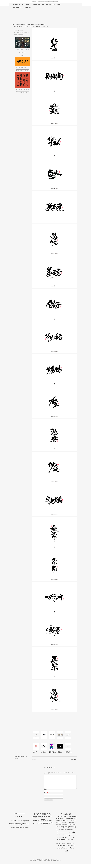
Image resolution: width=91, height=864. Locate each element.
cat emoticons (62, 820)
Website (46, 796)
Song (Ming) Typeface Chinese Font (65, 845)
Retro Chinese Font (72, 839)
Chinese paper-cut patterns (64, 824)
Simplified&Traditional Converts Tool (22, 7)
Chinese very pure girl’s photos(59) (46, 822)
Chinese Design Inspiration (20, 24)
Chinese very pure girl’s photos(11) (46, 820)
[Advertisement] (45, 16)
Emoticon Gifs (72, 827)
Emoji (53, 4)
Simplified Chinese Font (67, 843)
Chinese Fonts (16, 4)
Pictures (59, 4)
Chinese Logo (71, 822)
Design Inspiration (26, 4)
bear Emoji (66, 816)
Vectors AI (48, 4)
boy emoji (67, 818)
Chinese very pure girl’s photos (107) (46, 816)
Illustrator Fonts (36, 4)
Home (13, 24)
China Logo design (71, 820)
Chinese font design (60, 822)
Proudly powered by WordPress (38, 859)
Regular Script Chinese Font (63, 839)
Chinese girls (66, 822)
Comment (46, 773)
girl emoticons (62, 829)
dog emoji (60, 826)
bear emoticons (71, 816)
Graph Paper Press (54, 859)
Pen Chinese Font (67, 835)
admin (22, 30)
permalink (22, 34)
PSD (43, 4)
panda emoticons (60, 835)
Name (46, 789)
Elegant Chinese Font (72, 826)
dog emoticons (65, 826)
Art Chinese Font (60, 816)
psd (61, 837)
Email (46, 792)
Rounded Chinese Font (60, 840)
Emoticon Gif (66, 827)
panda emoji (74, 834)
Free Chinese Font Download (45, 1)
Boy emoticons (72, 818)
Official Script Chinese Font (68, 834)
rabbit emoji (64, 837)
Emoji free (58, 827)
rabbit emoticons (72, 837)
